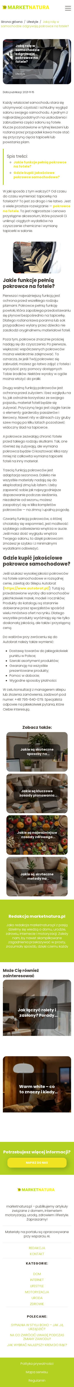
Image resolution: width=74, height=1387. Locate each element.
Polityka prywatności (37, 1363)
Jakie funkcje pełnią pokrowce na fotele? (40, 164)
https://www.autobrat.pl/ (26, 588)
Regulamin (37, 1380)
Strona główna (12, 22)
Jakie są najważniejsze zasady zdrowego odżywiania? (37, 835)
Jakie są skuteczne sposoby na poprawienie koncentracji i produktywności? (36, 752)
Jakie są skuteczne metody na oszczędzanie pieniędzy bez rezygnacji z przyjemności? (36, 876)
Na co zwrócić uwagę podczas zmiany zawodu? (37, 1337)
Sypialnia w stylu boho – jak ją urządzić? (37, 1327)
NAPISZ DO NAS (37, 1163)
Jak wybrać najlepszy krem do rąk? (37, 1345)
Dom (37, 1274)
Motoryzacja (37, 1292)
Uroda (37, 1298)
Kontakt (37, 1254)
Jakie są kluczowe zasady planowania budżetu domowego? (37, 793)
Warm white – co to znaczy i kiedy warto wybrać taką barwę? (37, 1089)
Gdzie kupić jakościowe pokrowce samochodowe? (37, 174)
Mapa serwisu (37, 1372)
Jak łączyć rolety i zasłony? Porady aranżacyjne (37, 1012)
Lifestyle (33, 22)
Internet (37, 1280)
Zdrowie (37, 1304)
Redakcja (37, 1248)
